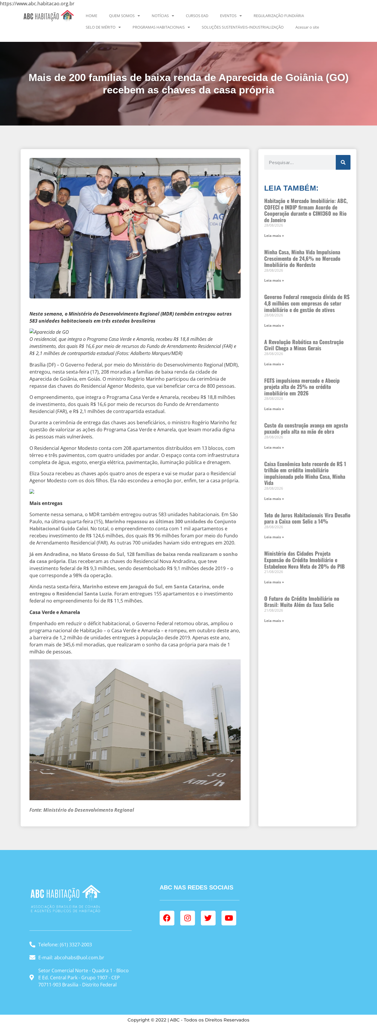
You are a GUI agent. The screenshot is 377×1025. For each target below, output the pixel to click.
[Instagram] (187, 918)
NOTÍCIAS (160, 15)
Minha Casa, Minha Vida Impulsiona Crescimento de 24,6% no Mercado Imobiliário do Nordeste (302, 258)
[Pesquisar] (343, 162)
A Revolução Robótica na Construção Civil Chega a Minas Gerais (304, 345)
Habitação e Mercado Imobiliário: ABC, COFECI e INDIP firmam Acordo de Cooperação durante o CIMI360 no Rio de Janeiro (306, 210)
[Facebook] (167, 918)
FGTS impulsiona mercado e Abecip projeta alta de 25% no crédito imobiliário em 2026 (302, 387)
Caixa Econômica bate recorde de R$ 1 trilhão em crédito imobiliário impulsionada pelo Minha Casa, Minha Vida (305, 473)
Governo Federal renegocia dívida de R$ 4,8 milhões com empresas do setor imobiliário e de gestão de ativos (307, 303)
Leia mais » (274, 235)
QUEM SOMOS (122, 15)
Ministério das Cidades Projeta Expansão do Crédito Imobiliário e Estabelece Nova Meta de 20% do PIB (304, 559)
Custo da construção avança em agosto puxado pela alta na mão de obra (306, 428)
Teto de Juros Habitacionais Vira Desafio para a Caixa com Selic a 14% (307, 518)
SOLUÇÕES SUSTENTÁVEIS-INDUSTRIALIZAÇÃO (243, 27)
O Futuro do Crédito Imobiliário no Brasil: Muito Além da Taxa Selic (301, 602)
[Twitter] (208, 918)
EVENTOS (228, 15)
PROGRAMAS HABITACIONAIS (159, 27)
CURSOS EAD (197, 15)
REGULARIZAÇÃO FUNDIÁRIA (279, 15)
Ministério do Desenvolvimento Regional (88, 810)
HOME (91, 15)
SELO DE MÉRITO (100, 27)
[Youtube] (228, 918)
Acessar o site (307, 27)
